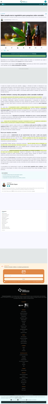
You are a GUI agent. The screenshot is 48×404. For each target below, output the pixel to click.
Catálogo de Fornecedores (24, 377)
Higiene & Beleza (4, 219)
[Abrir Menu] (5, 1)
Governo (23, 330)
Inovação (3, 224)
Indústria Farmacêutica (5, 214)
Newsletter (23, 379)
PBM (23, 366)
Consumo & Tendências (23, 338)
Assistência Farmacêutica (24, 354)
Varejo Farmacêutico (23, 314)
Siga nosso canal (24, 55)
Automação (23, 356)
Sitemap (23, 384)
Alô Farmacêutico (23, 336)
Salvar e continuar (23, 402)
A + (2, 50)
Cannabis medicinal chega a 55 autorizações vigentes (12, 174)
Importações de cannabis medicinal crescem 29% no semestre (14, 177)
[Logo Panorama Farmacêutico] (23, 1)
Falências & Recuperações (6, 228)
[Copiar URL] (41, 48)
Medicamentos (4, 217)
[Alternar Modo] (7, 50)
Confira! (33, 191)
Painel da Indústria (24, 343)
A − (4, 50)
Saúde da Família (23, 370)
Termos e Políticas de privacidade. (38, 281)
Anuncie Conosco (23, 380)
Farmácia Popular (23, 359)
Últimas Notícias (4, 213)
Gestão (24, 362)
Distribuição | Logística (5, 218)
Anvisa (24, 85)
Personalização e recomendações (31, 399)
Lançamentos (4, 220)
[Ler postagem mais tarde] (46, 13)
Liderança (23, 364)
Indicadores (23, 376)
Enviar (24, 279)
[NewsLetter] (45, 1)
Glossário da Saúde (24, 332)
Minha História (4, 223)
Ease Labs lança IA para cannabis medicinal (11, 176)
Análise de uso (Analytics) (22, 399)
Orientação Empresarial (23, 329)
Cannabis (3, 13)
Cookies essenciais (14, 399)
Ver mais (3, 230)
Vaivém (24, 347)
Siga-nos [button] (40, 4)
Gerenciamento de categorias (23, 361)
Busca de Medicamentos (23, 374)
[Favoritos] (44, 4)
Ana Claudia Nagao (8, 19)
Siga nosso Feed (23, 382)
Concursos (23, 350)
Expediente (23, 388)
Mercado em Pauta (5, 222)
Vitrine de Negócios (24, 341)
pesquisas (20, 61)
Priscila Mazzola (11, 157)
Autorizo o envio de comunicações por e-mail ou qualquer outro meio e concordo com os (24, 281)
